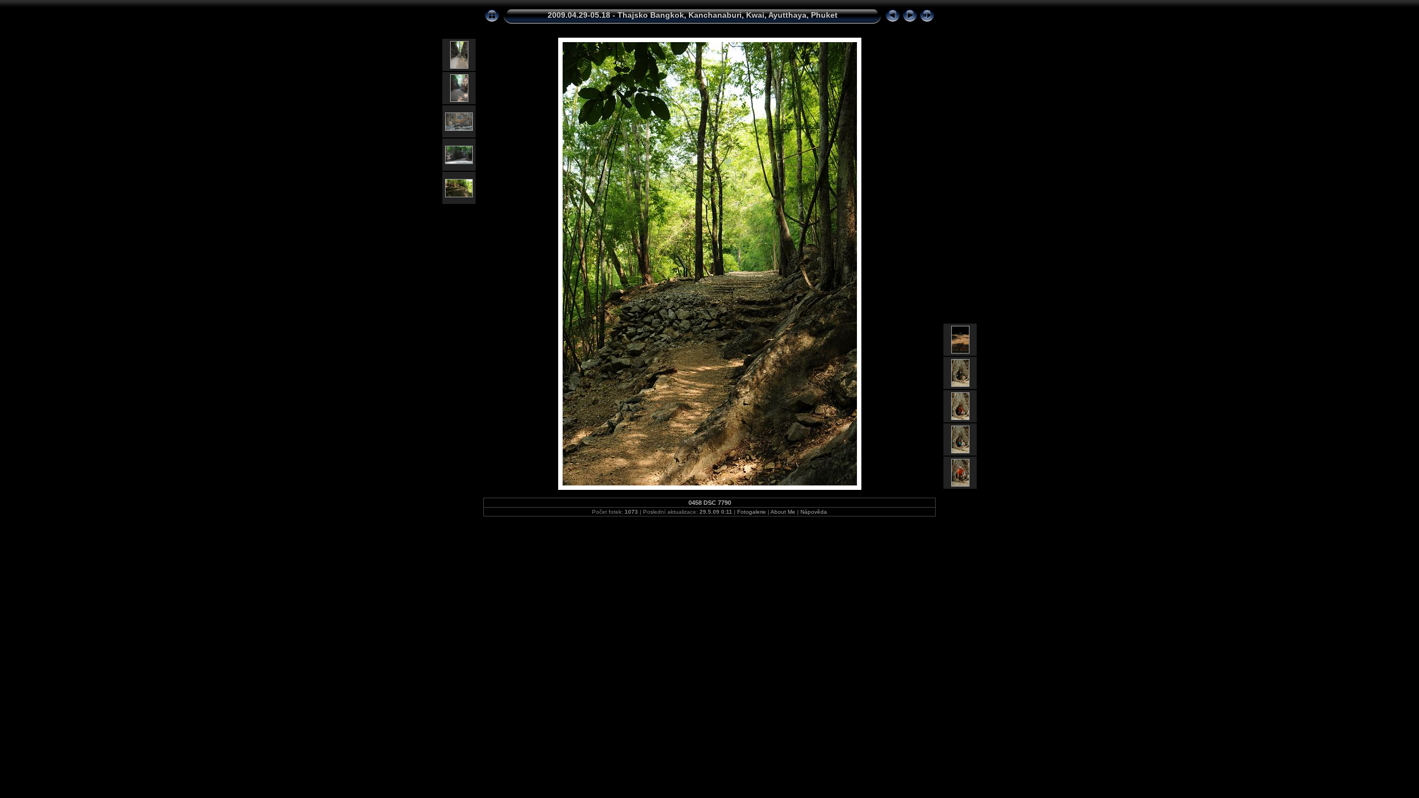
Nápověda (813, 512)
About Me (782, 512)
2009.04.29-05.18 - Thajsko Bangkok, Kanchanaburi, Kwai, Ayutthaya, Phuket (693, 15)
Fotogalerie (751, 512)
